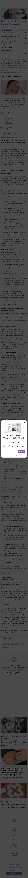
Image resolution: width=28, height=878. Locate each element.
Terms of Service (14, 853)
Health (3, 27)
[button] (14, 638)
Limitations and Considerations (11, 54)
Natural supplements (15, 644)
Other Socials (14, 835)
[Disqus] (14, 696)
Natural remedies (5, 647)
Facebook (14, 830)
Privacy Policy (14, 855)
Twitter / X (14, 833)
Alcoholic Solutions (8, 47)
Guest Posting (14, 846)
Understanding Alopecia (9, 33)
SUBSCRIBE (21, 451)
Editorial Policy (14, 858)
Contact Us (14, 844)
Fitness (14, 824)
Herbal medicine (5, 644)
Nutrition (14, 821)
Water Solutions (7, 51)
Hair (23, 644)
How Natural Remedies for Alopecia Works (10, 43)
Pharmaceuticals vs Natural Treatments (10, 37)
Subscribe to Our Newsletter (14, 868)
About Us (14, 842)
